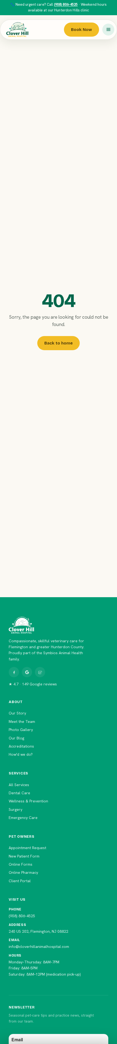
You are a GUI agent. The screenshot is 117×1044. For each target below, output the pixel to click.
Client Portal (20, 880)
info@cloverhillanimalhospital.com (39, 946)
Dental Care (19, 792)
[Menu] (108, 30)
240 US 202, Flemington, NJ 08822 (38, 931)
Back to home (58, 343)
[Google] (27, 672)
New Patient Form (24, 856)
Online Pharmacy (23, 872)
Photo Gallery (21, 729)
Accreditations (21, 746)
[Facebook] (14, 672)
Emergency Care (23, 817)
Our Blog (16, 738)
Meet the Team (22, 721)
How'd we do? (21, 754)
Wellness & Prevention (28, 801)
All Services (19, 784)
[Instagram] (40, 672)
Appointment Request (27, 847)
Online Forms (20, 864)
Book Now (81, 29)
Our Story (17, 713)
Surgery (15, 809)
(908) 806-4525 (66, 4)
